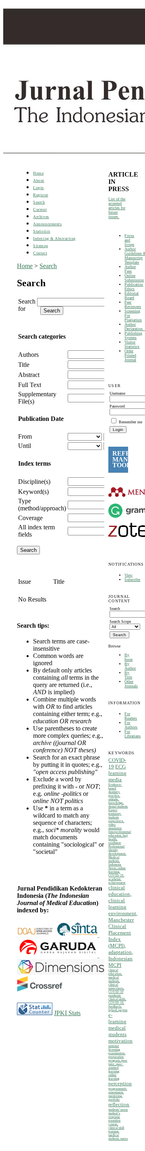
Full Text (29, 384)
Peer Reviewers (132, 304)
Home (38, 173)
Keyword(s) (33, 491)
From (25, 436)
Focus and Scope (129, 240)
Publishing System (133, 335)
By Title (128, 674)
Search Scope (120, 621)
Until (24, 445)
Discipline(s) (34, 481)
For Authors (130, 724)
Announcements (47, 224)
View (128, 575)
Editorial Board (131, 295)
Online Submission (134, 277)
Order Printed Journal (130, 355)
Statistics (41, 231)
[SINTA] (98, 934)
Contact (40, 253)
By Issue (128, 657)
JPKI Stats (67, 1012)
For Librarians (132, 733)
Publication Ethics (133, 286)
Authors (28, 354)
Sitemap (40, 246)
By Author (130, 666)
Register (40, 195)
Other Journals (131, 683)
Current (40, 209)
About (38, 180)
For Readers (130, 716)
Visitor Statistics (131, 344)
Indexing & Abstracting (54, 238)
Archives (41, 216)
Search (39, 202)
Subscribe (132, 579)
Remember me (130, 422)
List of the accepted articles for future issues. (116, 208)
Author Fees (130, 268)
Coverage (30, 517)
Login (38, 187)
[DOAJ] (37, 934)
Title (23, 364)
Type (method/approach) (42, 504)
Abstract (28, 374)
